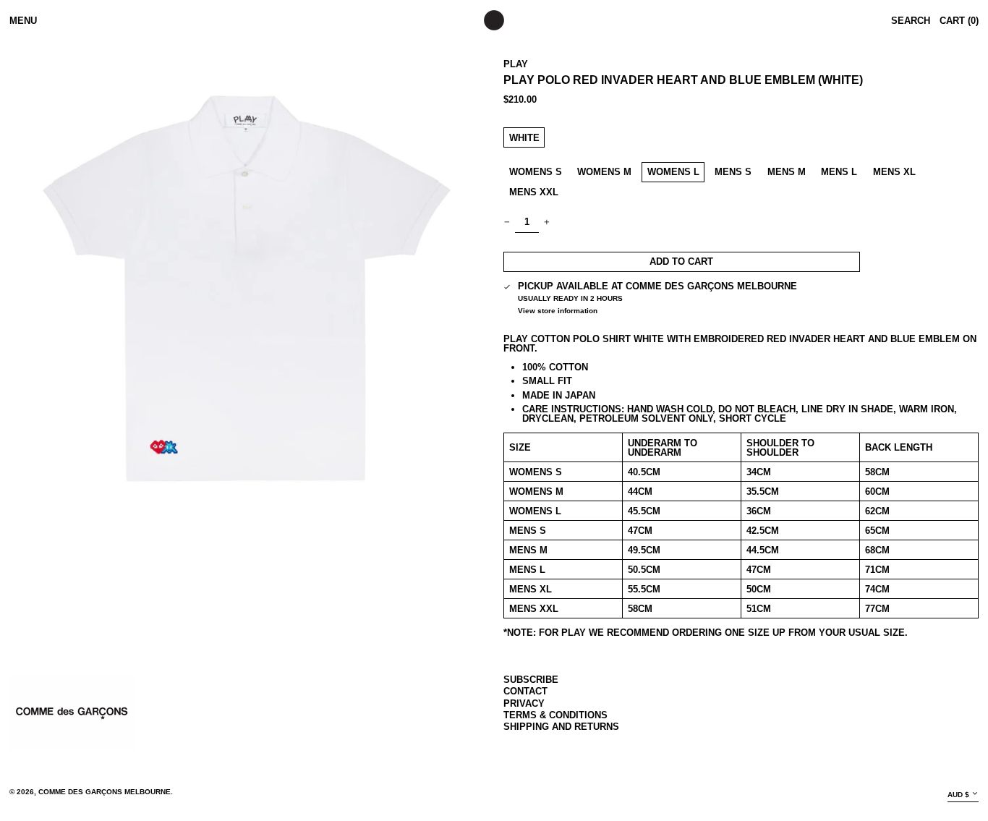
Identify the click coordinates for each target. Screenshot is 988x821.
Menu (23, 20)
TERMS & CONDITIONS (555, 715)
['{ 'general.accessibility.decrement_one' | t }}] (507, 222)
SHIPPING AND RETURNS (561, 726)
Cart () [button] (959, 20)
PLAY (515, 64)
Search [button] (910, 20)
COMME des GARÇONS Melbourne (104, 792)
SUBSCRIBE (530, 679)
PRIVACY (524, 703)
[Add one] (547, 222)
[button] (247, 287)
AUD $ (958, 795)
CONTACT (525, 691)
